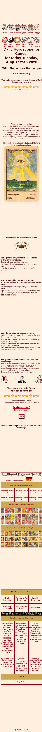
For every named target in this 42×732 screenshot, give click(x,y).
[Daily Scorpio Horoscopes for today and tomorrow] (26, 615)
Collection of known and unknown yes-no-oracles (7, 662)
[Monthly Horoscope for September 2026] (30, 43)
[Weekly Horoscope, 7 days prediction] (30, 31)
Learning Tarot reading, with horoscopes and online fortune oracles (35, 664)
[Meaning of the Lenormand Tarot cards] (21, 524)
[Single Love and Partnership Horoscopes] (5, 42)
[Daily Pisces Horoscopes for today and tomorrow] (39, 615)
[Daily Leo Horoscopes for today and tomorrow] (16, 615)
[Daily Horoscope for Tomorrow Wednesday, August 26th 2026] (17, 27)
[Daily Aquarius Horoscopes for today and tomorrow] (36, 615)
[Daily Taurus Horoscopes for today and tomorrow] (6, 615)
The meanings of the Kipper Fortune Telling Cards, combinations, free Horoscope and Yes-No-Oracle (21, 634)
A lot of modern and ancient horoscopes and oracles (21, 664)
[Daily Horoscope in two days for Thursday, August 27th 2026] (24, 27)
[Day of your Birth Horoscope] (37, 30)
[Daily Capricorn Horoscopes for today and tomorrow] (33, 615)
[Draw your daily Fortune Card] (17, 43)
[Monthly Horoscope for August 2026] (24, 42)
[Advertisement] (21, 12)
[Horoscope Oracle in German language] (29, 481)
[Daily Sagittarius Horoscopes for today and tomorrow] (29, 615)
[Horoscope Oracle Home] (5, 29)
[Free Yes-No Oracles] (11, 42)
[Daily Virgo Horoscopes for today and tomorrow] (19, 615)
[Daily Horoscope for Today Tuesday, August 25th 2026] (11, 27)
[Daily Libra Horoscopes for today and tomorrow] (23, 615)
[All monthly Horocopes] (37, 42)
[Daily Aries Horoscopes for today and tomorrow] (3, 615)
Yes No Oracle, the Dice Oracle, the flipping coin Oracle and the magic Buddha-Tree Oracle (35, 633)
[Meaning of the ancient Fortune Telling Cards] (21, 547)
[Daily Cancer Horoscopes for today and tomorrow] (13, 615)
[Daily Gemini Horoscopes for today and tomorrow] (10, 615)
